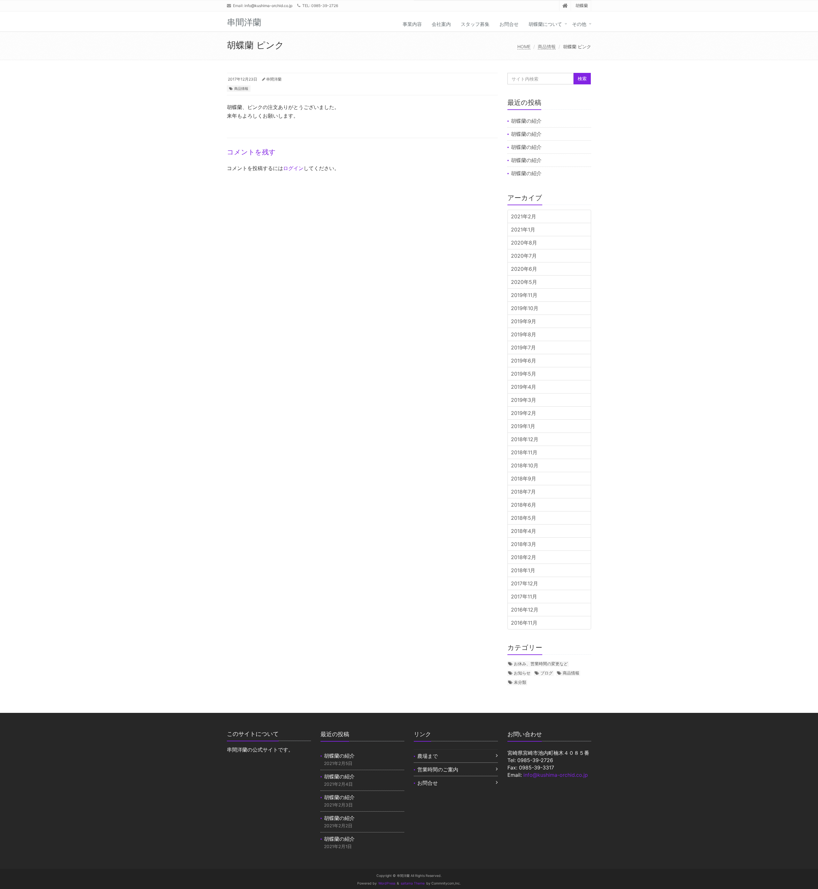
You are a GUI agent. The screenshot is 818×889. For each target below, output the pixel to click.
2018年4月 (523, 531)
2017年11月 (524, 596)
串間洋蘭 (274, 79)
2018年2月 (523, 557)
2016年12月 (524, 609)
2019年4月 (523, 387)
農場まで (427, 756)
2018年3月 (523, 544)
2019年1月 (523, 426)
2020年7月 (524, 256)
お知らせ (522, 672)
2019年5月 (523, 373)
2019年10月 (524, 308)
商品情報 (547, 46)
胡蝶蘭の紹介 (526, 121)
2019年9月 (523, 321)
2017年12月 (524, 583)
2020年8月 (524, 242)
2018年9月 (523, 478)
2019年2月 (523, 413)
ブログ (546, 672)
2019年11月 (524, 295)
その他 (579, 24)
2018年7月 (523, 491)
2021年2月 (523, 216)
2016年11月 (524, 623)
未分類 (520, 682)
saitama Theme (413, 883)
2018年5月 (523, 518)
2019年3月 (523, 400)
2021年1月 (523, 229)
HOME (523, 46)
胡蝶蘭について (545, 24)
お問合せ (509, 24)
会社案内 (441, 24)
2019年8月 (523, 334)
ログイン (293, 168)
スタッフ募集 (475, 24)
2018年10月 (524, 465)
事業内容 (412, 24)
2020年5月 (524, 282)
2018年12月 (524, 439)
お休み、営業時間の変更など (541, 663)
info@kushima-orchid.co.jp (268, 5)
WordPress (386, 883)
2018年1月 (523, 570)
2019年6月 (523, 360)
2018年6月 (523, 505)
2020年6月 (524, 269)
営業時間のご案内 (437, 769)
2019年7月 (523, 347)
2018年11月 (524, 452)
